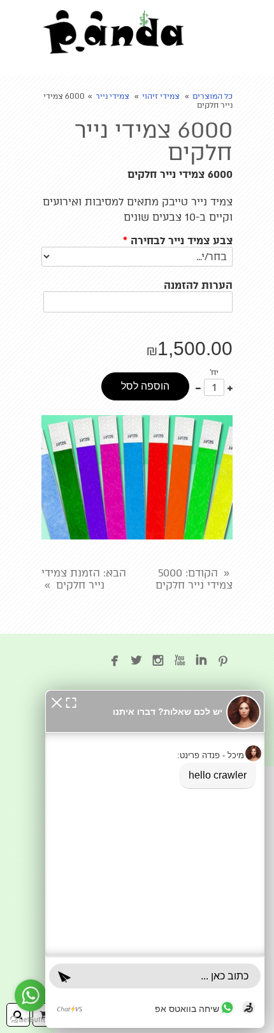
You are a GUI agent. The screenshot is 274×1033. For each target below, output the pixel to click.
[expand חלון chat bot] (71, 701)
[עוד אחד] (230, 387)
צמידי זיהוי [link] (161, 96)
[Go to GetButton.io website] (30, 1020)
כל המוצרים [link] (212, 96)
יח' (214, 372)
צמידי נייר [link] (112, 96)
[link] (113, 32)
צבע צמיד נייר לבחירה (178, 241)
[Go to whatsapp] (31, 995)
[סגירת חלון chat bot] (57, 701)
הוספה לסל (145, 386)
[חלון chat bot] (154, 859)
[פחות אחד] (198, 387)
